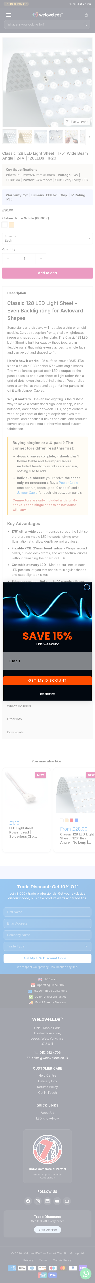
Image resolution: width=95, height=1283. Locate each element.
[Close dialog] (86, 587)
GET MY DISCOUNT (47, 681)
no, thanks (47, 694)
